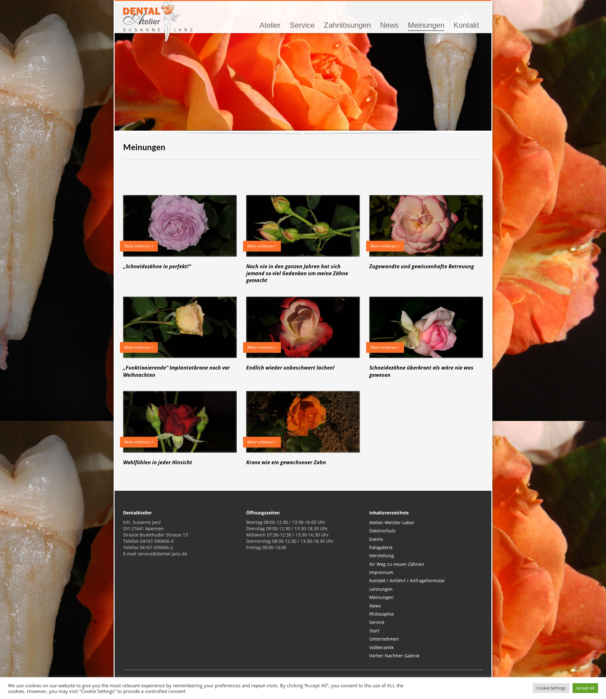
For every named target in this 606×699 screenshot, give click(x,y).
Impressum (381, 572)
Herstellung (381, 556)
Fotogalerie (381, 547)
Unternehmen (384, 639)
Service (376, 622)
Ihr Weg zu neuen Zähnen (396, 564)
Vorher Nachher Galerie (394, 656)
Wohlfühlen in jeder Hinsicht (157, 462)
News (375, 606)
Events (376, 539)
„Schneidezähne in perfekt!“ (157, 266)
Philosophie (381, 614)
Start (374, 631)
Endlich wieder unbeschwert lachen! (290, 367)
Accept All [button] (585, 688)
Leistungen (381, 589)
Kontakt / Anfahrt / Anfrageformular (407, 580)
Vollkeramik (381, 647)
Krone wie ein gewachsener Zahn (286, 462)
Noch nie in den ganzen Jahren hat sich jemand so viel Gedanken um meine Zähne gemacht (297, 273)
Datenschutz (382, 531)
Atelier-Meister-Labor (391, 522)
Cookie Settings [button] (551, 688)
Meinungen (381, 597)
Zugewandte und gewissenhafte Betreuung (421, 266)
